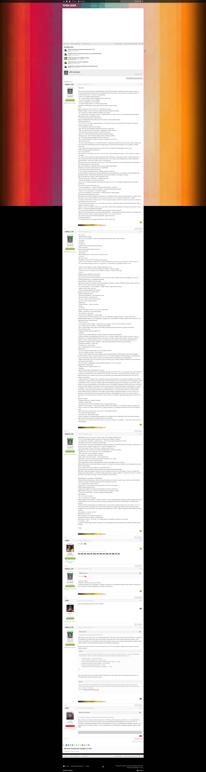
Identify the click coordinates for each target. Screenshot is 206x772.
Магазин (134, 5)
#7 (140, 627)
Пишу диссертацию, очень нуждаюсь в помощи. (78, 57)
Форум (100, 5)
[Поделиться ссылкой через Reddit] (70, 745)
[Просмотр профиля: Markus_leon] (70, 91)
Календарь (127, 5)
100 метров (81, 87)
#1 (140, 84)
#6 (140, 600)
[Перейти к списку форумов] (69, 5)
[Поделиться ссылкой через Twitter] (63, 745)
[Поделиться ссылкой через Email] (74, 745)
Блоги (115, 5)
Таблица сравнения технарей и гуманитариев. (78, 62)
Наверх (65, 228)
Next (145, 51)
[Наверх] (103, 767)
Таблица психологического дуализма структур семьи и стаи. (81, 49)
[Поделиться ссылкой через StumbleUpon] (72, 745)
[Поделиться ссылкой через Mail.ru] (82, 745)
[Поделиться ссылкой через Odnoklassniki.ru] (84, 745)
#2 (140, 231)
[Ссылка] (92, 225)
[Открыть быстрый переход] (139, 43)
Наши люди (94, 5)
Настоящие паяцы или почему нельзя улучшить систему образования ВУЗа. (85, 53)
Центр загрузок (108, 5)
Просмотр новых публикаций (130, 43)
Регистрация (82, 1)
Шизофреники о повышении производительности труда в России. (83, 66)
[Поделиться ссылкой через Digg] (66, 745)
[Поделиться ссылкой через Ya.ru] (86, 745)
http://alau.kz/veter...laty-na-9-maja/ (91, 689)
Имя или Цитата (138, 228)
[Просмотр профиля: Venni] (70, 608)
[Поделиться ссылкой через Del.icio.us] (68, 745)
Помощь (87, 766)
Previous (61, 51)
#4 (140, 540)
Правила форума (118, 43)
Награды (140, 5)
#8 (140, 708)
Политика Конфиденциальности (77, 766)
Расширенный (143, 1)
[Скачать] (78, 745)
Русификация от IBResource (137, 765)
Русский (67, 766)
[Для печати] (76, 745)
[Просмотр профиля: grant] (70, 715)
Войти (74, 1)
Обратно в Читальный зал (137, 741)
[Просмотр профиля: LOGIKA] (70, 548)
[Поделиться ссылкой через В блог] (80, 745)
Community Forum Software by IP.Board (123, 765)
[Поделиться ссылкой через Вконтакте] (88, 745)
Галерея (121, 5)
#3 (140, 434)
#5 (140, 568)
